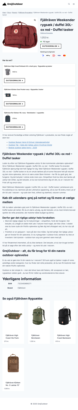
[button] (35, 20)
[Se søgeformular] (69, 4)
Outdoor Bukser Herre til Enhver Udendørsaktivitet (29, 142)
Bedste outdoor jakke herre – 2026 (23, 148)
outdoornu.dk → (50, 46)
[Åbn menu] (74, 4)
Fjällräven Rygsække (46, 33)
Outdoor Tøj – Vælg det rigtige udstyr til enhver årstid (30, 145)
